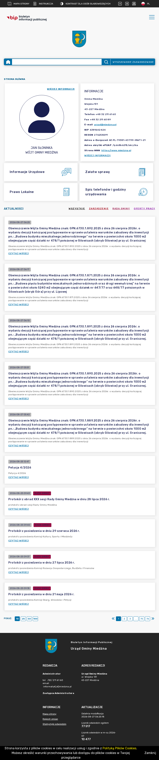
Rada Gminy (121, 208)
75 (141, 618)
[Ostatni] (152, 618)
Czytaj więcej (18, 253)
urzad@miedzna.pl (105, 124)
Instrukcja (46, 3)
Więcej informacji (97, 155)
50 (29, 618)
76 (147, 618)
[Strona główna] (8, 61)
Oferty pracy (144, 208)
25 (23, 618)
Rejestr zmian (50, 719)
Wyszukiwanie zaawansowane (133, 62)
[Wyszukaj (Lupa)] (106, 62)
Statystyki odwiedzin (54, 724)
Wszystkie (77, 208)
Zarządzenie (99, 208)
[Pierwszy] (113, 618)
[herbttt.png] (79, 39)
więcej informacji (61, 89)
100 (35, 618)
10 (17, 618)
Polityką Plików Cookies (119, 748)
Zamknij (150, 753)
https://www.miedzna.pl (116, 150)
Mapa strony (21, 3)
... (136, 618)
